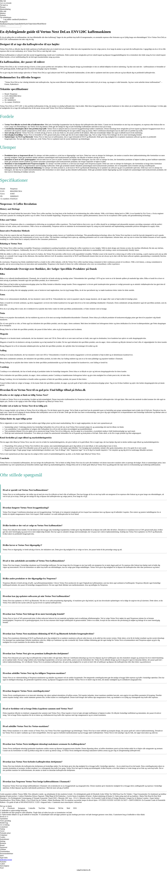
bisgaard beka (46, 802)
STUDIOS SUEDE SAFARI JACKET (113, 800)
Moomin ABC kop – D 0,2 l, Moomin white (74, 798)
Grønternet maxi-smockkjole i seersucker (67, 802)
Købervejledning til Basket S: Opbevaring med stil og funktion (115, 796)
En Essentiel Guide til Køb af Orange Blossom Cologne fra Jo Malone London (120, 798)
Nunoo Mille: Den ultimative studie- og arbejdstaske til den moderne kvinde (45, 794)
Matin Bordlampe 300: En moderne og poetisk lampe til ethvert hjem (72, 800)
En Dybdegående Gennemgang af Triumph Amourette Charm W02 (32, 798)
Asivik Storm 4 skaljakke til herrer (79, 796)
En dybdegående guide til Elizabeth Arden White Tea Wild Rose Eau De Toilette (103, 794)
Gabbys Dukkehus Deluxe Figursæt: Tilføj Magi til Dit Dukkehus (42, 796)
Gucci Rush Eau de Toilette (36, 800)
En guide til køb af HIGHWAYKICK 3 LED (23, 802)
